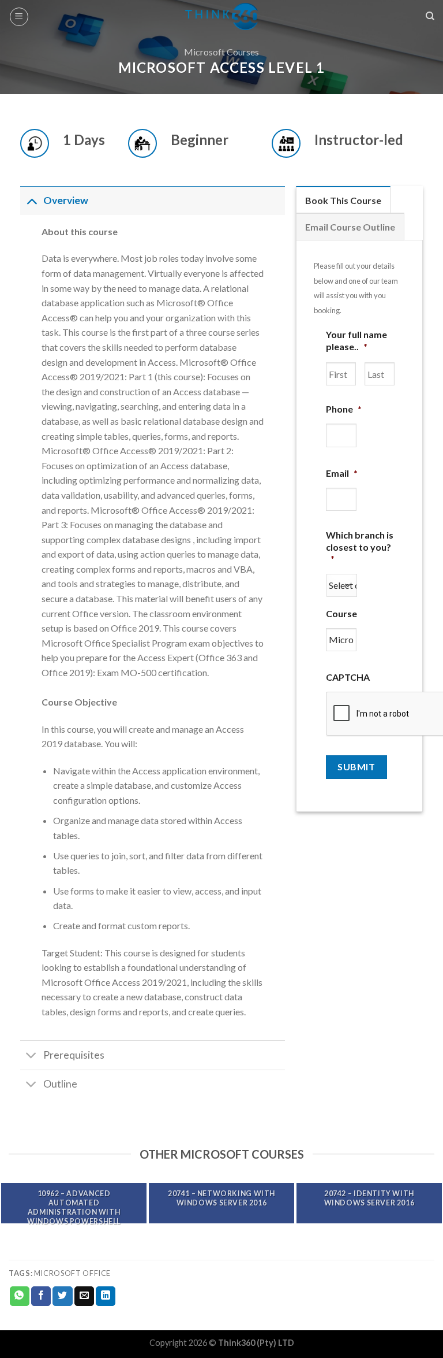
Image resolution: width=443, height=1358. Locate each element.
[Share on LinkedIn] (105, 1296)
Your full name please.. (356, 340)
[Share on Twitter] (62, 1296)
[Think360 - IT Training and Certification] (221, 16)
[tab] (343, 200)
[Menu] (19, 17)
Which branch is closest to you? (359, 547)
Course (341, 613)
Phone (344, 408)
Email (342, 472)
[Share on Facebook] (41, 1296)
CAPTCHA (348, 676)
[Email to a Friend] (84, 1296)
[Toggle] (31, 200)
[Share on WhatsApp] (19, 1296)
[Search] (430, 16)
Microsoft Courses (221, 51)
